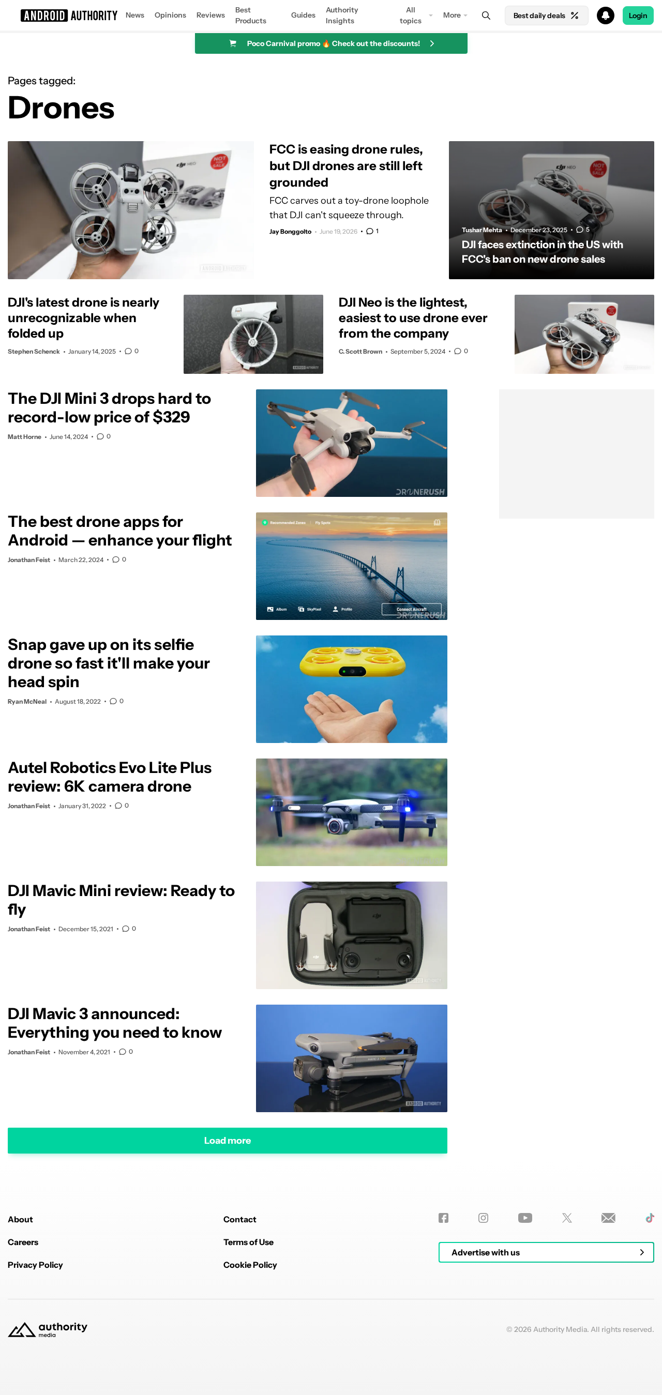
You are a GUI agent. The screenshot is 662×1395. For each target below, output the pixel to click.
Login (638, 15)
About (20, 1219)
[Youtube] (525, 1218)
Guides (303, 15)
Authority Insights (342, 15)
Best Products (250, 15)
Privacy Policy (35, 1265)
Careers (23, 1242)
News (135, 15)
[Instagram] (483, 1218)
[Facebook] (443, 1218)
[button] (331, 15)
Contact (240, 1219)
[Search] (486, 15)
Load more (227, 1140)
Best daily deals (539, 15)
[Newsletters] (608, 1218)
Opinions (170, 15)
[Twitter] (567, 1218)
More (452, 15)
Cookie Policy (250, 1265)
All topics (411, 15)
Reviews (211, 15)
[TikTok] (649, 1218)
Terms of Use (248, 1242)
